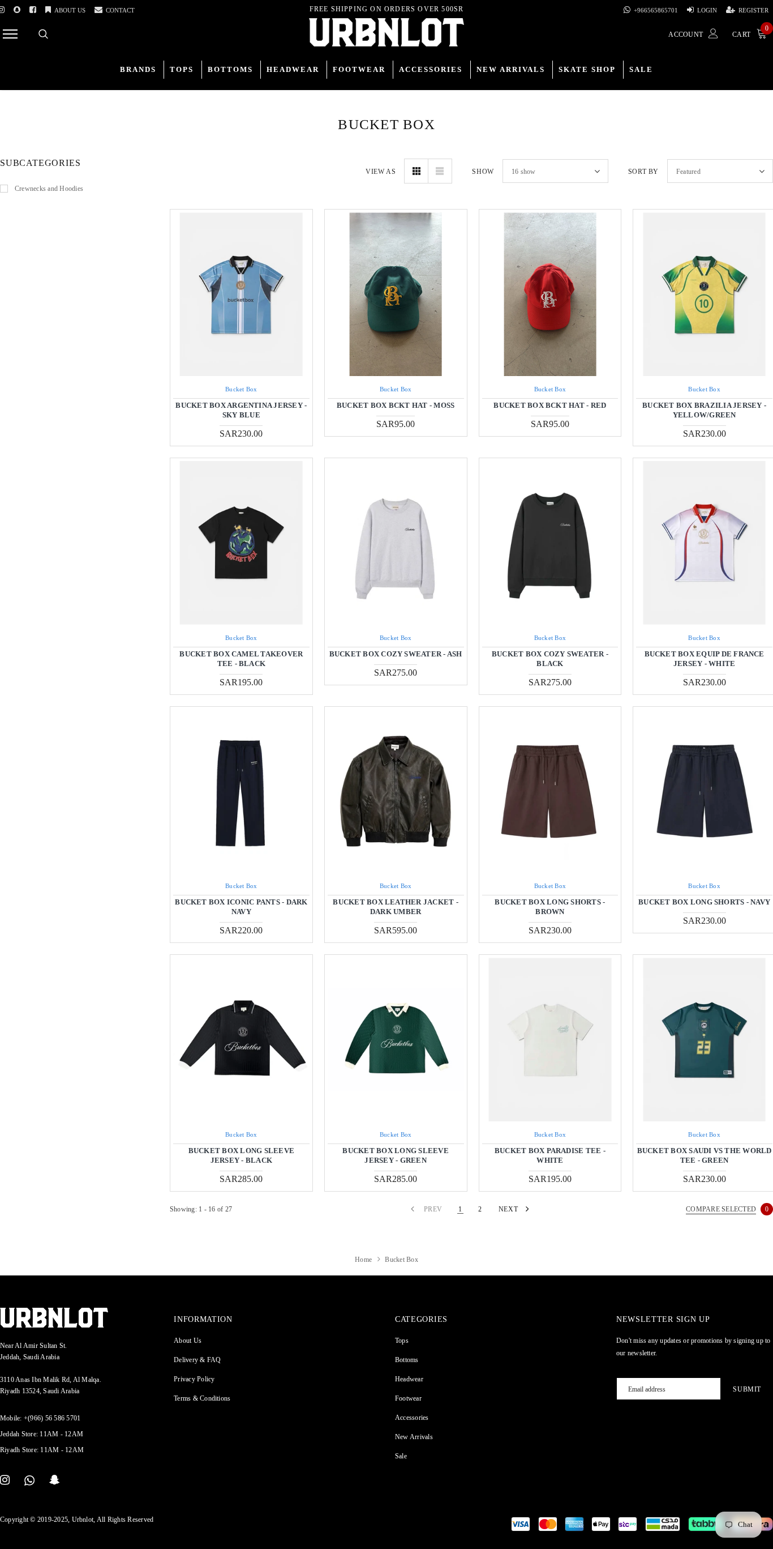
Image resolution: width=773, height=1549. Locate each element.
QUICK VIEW (241, 294)
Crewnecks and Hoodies (49, 189)
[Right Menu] (10, 34)
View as (381, 172)
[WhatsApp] (29, 1480)
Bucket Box (241, 389)
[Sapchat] (17, 8)
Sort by (643, 172)
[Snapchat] (54, 1480)
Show (482, 172)
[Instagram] (5, 1480)
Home (363, 1260)
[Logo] (386, 32)
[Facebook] (33, 8)
